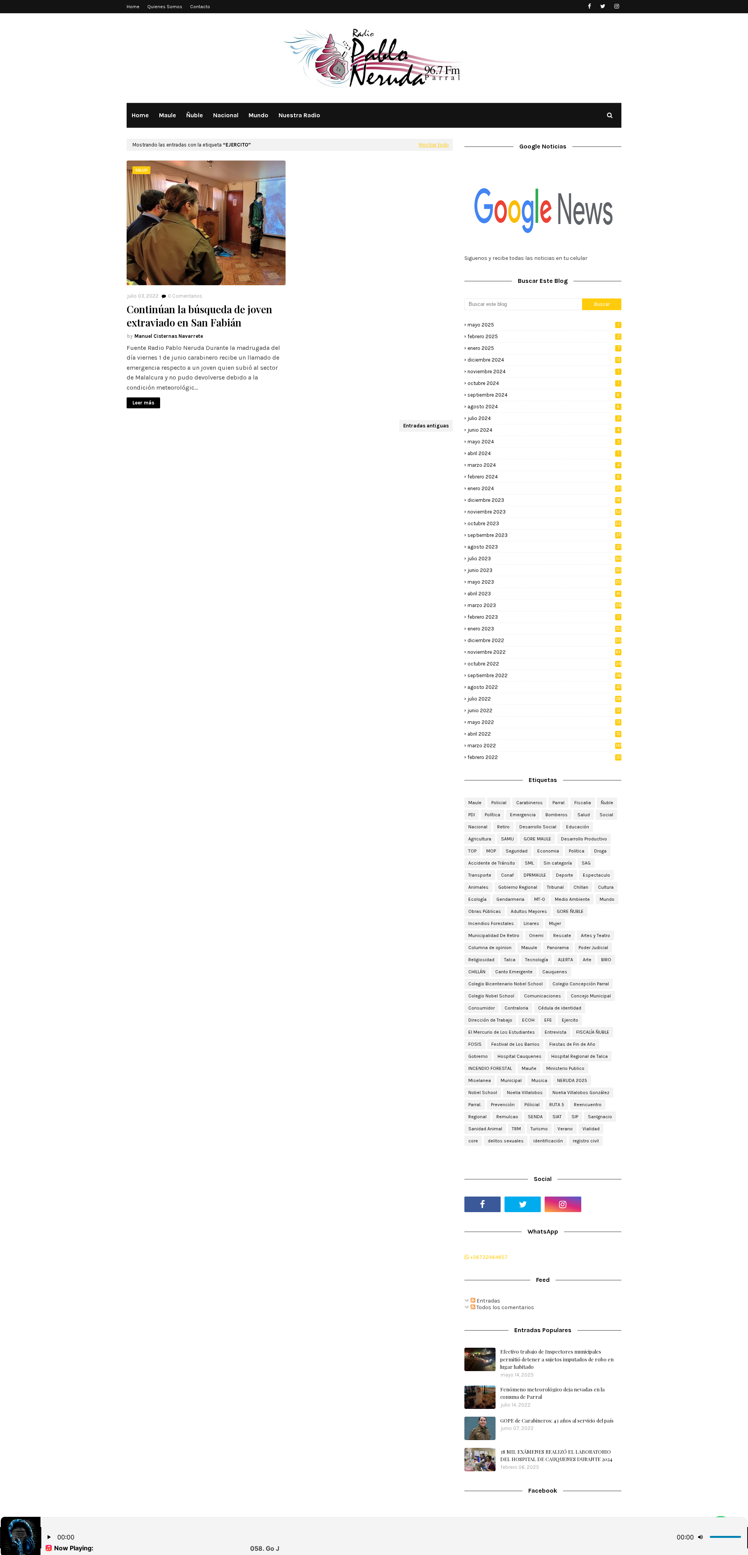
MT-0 (539, 899)
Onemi (536, 935)
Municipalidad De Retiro (493, 935)
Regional (477, 1116)
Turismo (539, 1128)
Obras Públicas (484, 911)
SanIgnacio (600, 1116)
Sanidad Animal (485, 1128)
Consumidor (481, 1008)
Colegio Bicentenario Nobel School (505, 984)
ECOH (528, 1020)
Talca (509, 959)
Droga (600, 851)
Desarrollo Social (537, 827)
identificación (548, 1141)
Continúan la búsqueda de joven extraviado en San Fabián (199, 316)
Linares (531, 923)
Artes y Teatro (595, 935)
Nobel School (482, 1092)
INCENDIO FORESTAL (490, 1068)
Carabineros (529, 802)
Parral (558, 802)
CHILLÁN (476, 971)
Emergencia (523, 814)
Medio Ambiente (572, 899)
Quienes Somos (164, 6)
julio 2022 (544, 699)
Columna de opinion (490, 947)
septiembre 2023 (544, 535)
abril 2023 (544, 594)
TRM (516, 1128)
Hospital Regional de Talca (579, 1056)
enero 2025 (543, 348)
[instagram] (616, 6)
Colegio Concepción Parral (580, 984)
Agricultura (479, 839)
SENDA (535, 1116)
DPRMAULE (535, 875)
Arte (587, 959)
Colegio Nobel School (491, 996)
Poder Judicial (593, 947)
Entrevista (555, 1032)
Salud (583, 814)
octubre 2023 (544, 523)
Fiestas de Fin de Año (572, 1044)
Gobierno (478, 1056)
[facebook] (589, 6)
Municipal (511, 1080)
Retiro (503, 827)
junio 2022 (544, 710)
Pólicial (532, 1104)
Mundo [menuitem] (258, 115)
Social (606, 814)
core (473, 1141)
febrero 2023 (544, 617)
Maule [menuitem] (167, 115)
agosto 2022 (544, 687)
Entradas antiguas (426, 426)
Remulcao (507, 1116)
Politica (576, 851)
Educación (577, 827)
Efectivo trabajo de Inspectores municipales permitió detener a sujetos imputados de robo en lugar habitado (557, 1359)
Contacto (200, 6)
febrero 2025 (544, 336)
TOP (472, 851)
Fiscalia (582, 802)
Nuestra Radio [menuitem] (299, 115)
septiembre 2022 (544, 675)
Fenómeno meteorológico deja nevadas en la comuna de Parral (552, 1393)
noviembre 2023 (544, 512)
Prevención (503, 1104)
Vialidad (591, 1128)
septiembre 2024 (543, 395)
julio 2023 (544, 558)
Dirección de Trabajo (490, 1020)
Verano (565, 1128)
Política (492, 814)
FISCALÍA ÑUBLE (592, 1032)
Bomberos (556, 814)
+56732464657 (488, 1257)
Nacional (477, 827)
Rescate (562, 935)
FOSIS (475, 1044)
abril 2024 (543, 453)
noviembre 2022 (544, 652)
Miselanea (479, 1080)
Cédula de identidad (559, 1008)
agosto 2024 (543, 406)
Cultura (606, 887)
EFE (548, 1020)
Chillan (580, 887)
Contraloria (516, 1008)
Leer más (143, 403)
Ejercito (570, 1020)
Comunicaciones (542, 996)
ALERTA (565, 959)
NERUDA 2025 (572, 1080)
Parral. (474, 1104)
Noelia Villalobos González (580, 1092)
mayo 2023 (544, 582)
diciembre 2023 (544, 500)
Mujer (555, 923)
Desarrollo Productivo (584, 839)
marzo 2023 (544, 605)
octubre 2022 (544, 664)
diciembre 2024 (544, 360)
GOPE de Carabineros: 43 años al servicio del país (557, 1420)
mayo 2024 (544, 442)
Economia (548, 851)
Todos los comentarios (504, 1307)
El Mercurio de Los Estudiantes (501, 1032)
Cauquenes (554, 971)
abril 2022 (544, 734)
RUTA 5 (556, 1104)
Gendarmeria (510, 899)
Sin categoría (557, 863)
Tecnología (536, 959)
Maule (475, 802)
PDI (471, 814)
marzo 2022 (544, 745)
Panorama (558, 947)
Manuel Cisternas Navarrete (168, 336)
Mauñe (529, 1068)
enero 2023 (544, 629)
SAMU (507, 839)
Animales (478, 887)
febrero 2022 (544, 757)
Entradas (487, 1300)
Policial (498, 802)
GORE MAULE (537, 839)
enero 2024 (544, 488)
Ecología (477, 899)
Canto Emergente (514, 971)
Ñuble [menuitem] (194, 115)
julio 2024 (544, 418)
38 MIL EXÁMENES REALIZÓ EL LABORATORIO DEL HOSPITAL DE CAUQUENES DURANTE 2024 (556, 1455)
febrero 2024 (544, 477)
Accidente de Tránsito (491, 863)
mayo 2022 (544, 722)
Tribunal (555, 887)
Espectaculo (596, 875)
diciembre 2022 (544, 640)
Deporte (564, 875)
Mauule (529, 947)
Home (133, 6)
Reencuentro (588, 1104)
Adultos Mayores (529, 911)
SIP (575, 1116)
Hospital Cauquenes (519, 1056)
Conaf (507, 875)
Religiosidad (481, 959)
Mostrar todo (434, 145)
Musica (539, 1080)
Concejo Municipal (591, 996)
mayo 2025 (543, 325)
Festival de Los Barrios (515, 1044)
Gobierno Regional (517, 887)
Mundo (607, 899)
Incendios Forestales (491, 923)
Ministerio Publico (565, 1068)
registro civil (586, 1141)
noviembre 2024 (543, 371)
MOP (491, 851)
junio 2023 (544, 570)
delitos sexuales (506, 1141)
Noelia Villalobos (525, 1092)
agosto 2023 (544, 547)
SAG (586, 863)
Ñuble (607, 802)
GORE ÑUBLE (570, 911)
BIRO (606, 959)
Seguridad (516, 851)
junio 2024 (543, 430)
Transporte (479, 875)
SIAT (557, 1116)
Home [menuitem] (140, 115)
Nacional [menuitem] (225, 115)
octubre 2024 (543, 383)
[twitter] (603, 6)
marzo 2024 (543, 465)
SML (529, 863)
